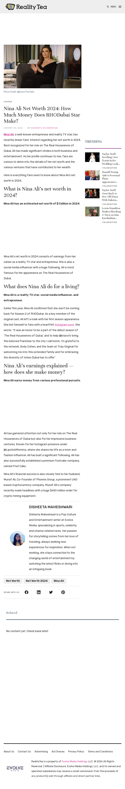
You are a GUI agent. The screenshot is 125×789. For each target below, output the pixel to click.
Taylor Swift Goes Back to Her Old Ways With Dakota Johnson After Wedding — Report (110, 195)
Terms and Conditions (100, 751)
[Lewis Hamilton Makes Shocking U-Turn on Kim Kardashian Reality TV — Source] (92, 211)
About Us (9, 751)
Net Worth (13, 581)
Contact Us (24, 751)
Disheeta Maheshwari (44, 128)
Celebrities (109, 168)
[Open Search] (108, 7)
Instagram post (64, 324)
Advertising (41, 751)
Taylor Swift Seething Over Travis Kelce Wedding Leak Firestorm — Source (110, 158)
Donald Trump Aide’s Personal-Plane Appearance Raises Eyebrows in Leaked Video (111, 177)
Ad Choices (58, 751)
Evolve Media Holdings (74, 761)
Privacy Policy (76, 751)
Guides (8, 101)
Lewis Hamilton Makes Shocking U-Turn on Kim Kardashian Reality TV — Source (111, 213)
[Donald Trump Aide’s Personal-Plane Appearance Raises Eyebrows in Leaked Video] (92, 175)
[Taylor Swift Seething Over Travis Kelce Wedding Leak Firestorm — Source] (92, 157)
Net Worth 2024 (37, 581)
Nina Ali (9, 134)
